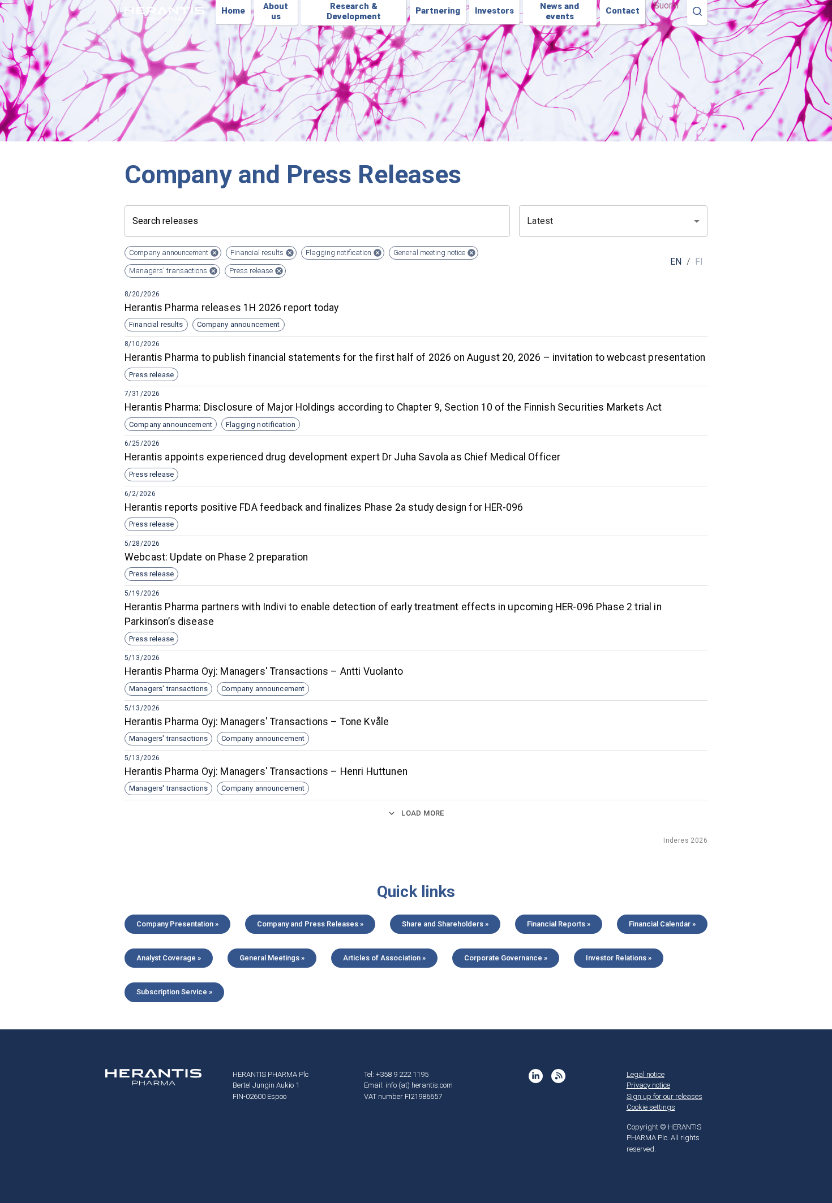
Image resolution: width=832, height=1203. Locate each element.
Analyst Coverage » (168, 958)
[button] (173, 253)
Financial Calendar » (662, 924)
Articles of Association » (384, 958)
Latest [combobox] (540, 220)
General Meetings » (272, 958)
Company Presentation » (177, 924)
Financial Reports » (558, 924)
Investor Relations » (618, 958)
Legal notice (645, 1074)
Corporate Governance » (505, 958)
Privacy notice (648, 1085)
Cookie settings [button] (651, 1107)
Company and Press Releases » (310, 924)
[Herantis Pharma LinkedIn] (536, 1076)
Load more (422, 813)
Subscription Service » (174, 992)
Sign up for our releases (664, 1096)
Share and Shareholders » (445, 924)
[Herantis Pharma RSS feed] (558, 1076)
